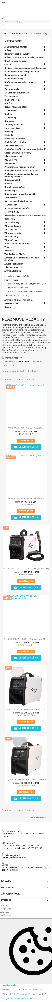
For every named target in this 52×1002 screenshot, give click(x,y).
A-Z (5, 366)
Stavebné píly (10, 205)
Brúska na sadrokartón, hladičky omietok (24, 57)
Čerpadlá (8, 64)
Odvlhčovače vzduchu (15, 142)
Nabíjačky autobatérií (14, 139)
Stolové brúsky (11, 212)
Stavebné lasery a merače (16, 208)
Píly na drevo (10, 160)
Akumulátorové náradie (15, 47)
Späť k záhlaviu (38, 817)
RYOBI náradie (11, 303)
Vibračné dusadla (12, 226)
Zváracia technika (12, 271)
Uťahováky (9, 219)
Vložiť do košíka (26, 447)
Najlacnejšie (24, 361)
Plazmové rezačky (12, 280)
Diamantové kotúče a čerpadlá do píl (21, 72)
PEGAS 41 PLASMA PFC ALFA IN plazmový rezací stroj (26, 639)
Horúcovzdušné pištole (15, 107)
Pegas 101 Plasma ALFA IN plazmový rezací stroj (26, 779)
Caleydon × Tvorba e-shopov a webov (19, 998)
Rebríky (8, 184)
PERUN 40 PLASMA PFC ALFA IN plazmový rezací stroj (26, 569)
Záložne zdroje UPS (13, 267)
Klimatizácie (10, 110)
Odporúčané (9, 361)
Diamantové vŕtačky (13, 79)
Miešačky (8, 132)
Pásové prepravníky (14, 156)
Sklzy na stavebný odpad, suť (18, 201)
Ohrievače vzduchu (13, 146)
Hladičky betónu (12, 100)
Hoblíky (8, 103)
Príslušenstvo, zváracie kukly (16, 295)
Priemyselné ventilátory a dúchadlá (21, 170)
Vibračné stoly (11, 237)
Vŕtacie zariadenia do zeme (17, 244)
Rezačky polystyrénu (14, 187)
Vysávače (9, 251)
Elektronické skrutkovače (16, 93)
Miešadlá (8, 135)
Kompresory (10, 121)
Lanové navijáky (12, 128)
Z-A (12, 366)
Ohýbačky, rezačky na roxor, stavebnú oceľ (25, 149)
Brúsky (7, 50)
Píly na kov (9, 163)
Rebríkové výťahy (13, 180)
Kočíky (7, 307)
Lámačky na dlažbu (13, 124)
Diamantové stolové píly (15, 75)
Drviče (7, 86)
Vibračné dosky (11, 222)
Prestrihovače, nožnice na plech (19, 167)
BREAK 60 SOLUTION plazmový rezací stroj (26, 428)
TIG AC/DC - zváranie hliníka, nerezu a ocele (23, 291)
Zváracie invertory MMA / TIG (16, 276)
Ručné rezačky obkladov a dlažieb (20, 194)
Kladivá (8, 114)
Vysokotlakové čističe (14, 254)
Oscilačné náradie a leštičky (17, 153)
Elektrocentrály (11, 89)
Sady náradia (10, 198)
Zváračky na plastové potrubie (18, 300)
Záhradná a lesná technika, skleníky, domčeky (21, 259)
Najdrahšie (38, 361)
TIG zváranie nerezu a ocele (16, 287)
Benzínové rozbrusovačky (17, 54)
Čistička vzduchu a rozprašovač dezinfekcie (25, 68)
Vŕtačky (8, 247)
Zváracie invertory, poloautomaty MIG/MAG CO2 (25, 284)
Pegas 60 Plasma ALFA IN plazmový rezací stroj (26, 709)
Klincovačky (10, 117)
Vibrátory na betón (13, 233)
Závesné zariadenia (13, 264)
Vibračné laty (10, 229)
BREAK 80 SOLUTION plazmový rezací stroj (26, 498)
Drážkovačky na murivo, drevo (19, 82)
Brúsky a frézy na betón (15, 61)
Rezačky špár (10, 191)
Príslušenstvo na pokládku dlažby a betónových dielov (21, 175)
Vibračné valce (11, 240)
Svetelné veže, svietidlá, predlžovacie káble (25, 215)
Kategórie (13, 41)
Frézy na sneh (11, 96)
